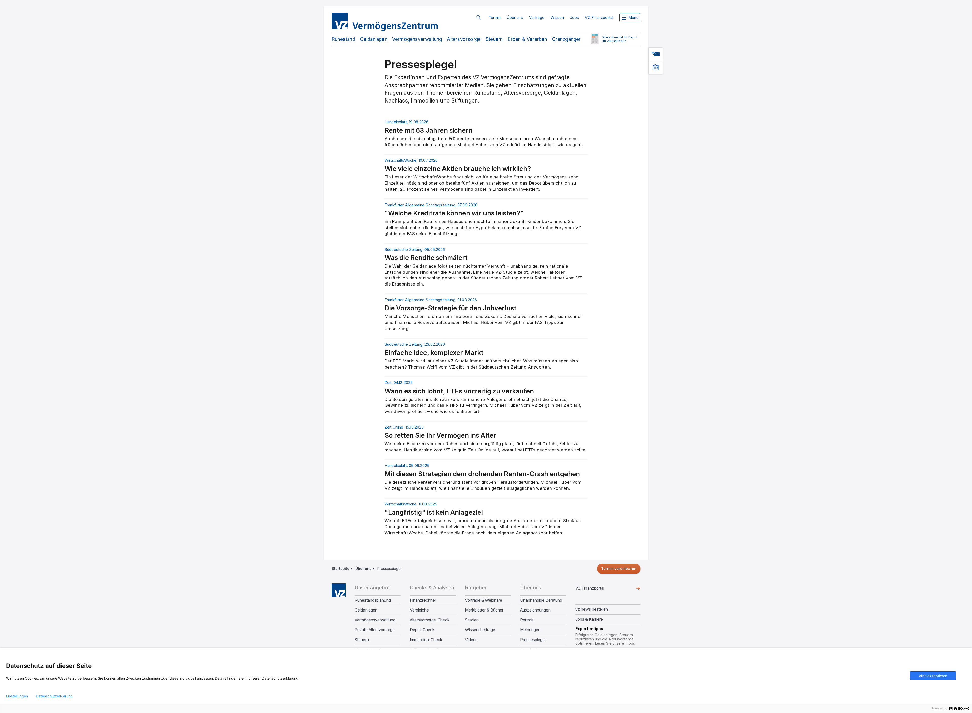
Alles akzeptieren (933, 676)
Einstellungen (17, 696)
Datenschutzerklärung (54, 696)
